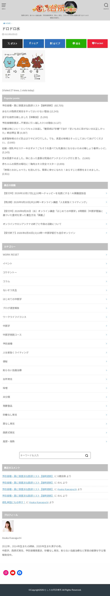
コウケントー (10, 272)
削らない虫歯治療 (12, 370)
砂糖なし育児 (10, 414)
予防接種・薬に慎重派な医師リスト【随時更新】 (28, 476)
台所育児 (7, 379)
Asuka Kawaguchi (67, 489)
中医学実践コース (12, 334)
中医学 (6, 326)
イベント (7, 263)
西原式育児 (9, 432)
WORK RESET (11, 254)
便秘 (5, 361)
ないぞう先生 (10, 290)
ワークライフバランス (14, 317)
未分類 (6, 397)
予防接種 (7, 343)
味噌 (5, 388)
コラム (6, 281)
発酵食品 (7, 406)
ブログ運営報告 (11, 308)
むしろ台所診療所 (53, 590)
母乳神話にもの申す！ (14, 502)
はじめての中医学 (12, 299)
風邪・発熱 (9, 441)
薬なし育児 (9, 423)
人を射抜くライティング (16, 352)
